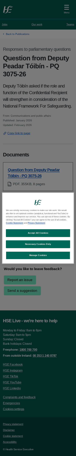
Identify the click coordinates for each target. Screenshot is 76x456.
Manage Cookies (38, 255)
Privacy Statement (36, 223)
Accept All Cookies (38, 233)
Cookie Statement (14, 223)
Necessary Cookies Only (38, 244)
